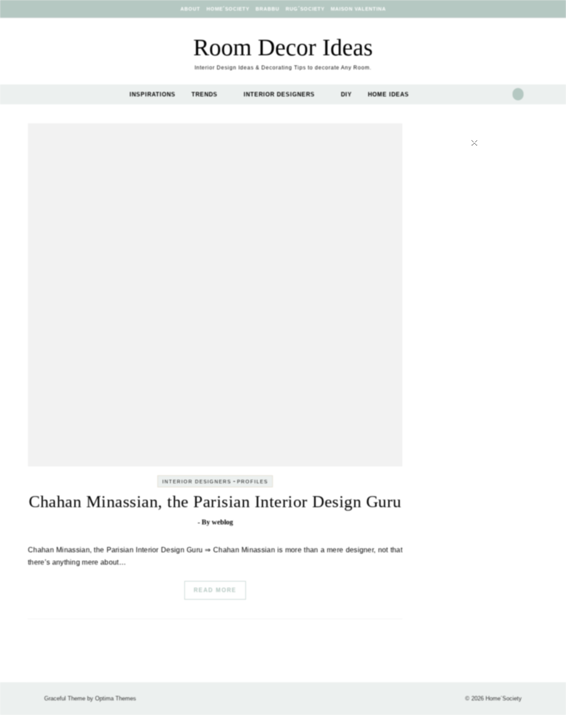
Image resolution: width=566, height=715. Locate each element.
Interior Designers (279, 94)
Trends (204, 94)
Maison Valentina (358, 8)
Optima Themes (115, 698)
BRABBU (267, 8)
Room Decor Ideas (283, 47)
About (190, 8)
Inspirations (153, 94)
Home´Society (228, 8)
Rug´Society (305, 8)
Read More (215, 590)
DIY (346, 94)
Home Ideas (388, 94)
